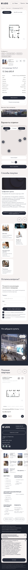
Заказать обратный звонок (14, 309)
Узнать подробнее (14, 166)
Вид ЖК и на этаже (18, 12)
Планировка (7, 12)
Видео (12, 162)
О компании (8, 495)
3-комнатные (8, 483)
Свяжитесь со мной (14, 432)
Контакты (7, 501)
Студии (6, 478)
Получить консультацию (14, 102)
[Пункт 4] (9, 151)
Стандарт (14, 128)
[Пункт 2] (3, 141)
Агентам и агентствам (7, 514)
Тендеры (7, 509)
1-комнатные (8, 480)
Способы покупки (20, 479)
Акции (17, 481)
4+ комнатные (8, 485)
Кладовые (7, 488)
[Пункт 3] (24, 138)
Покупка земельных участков (9, 511)
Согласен (14, 560)
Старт (6, 128)
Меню (16, 3)
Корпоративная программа (8, 499)
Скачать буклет (14, 157)
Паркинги (7, 486)
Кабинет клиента (8, 519)
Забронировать (14, 97)
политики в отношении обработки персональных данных (15, 315)
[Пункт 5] (20, 140)
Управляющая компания (18, 483)
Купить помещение (20, 494)
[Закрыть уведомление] (25, 535)
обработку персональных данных (17, 312)
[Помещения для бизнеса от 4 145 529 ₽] (14, 113)
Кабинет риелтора (19, 519)
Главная (3, 8)
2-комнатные (8, 481)
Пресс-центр (8, 497)
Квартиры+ (8, 8)
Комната (22, 128)
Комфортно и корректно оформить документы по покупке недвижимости (14, 213)
